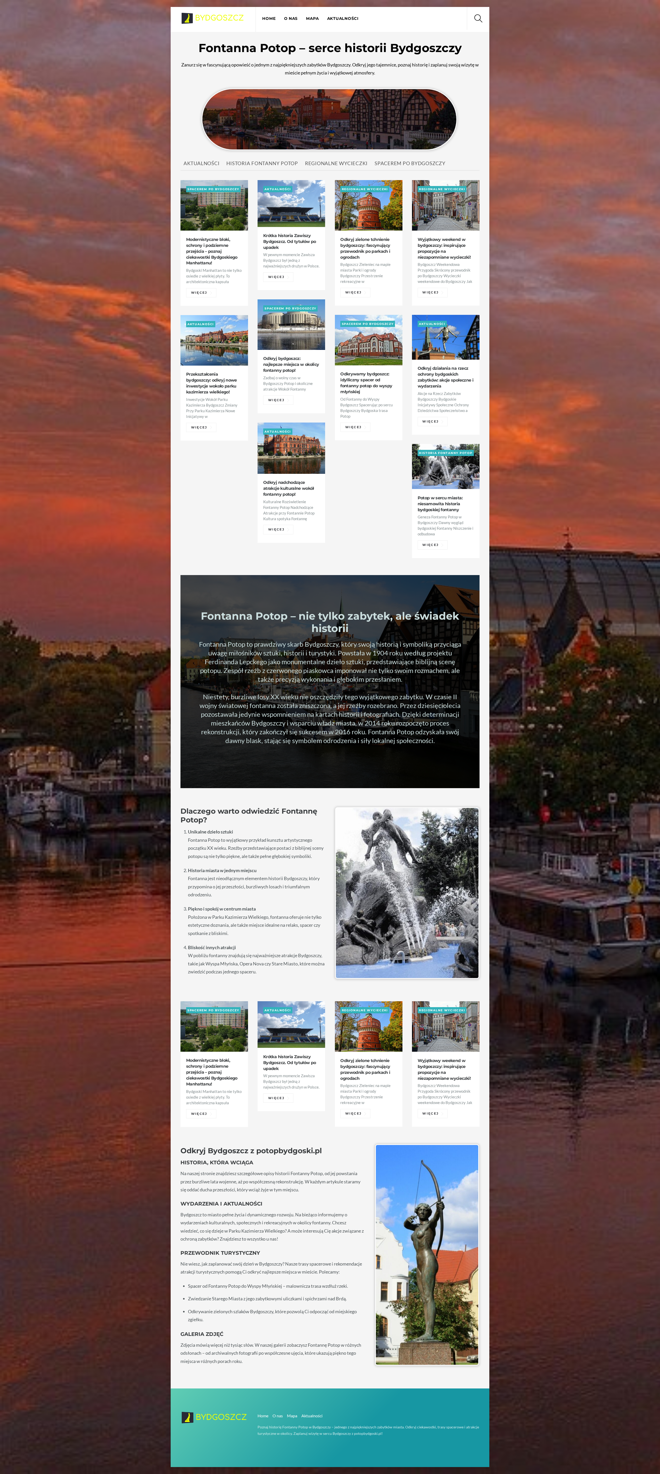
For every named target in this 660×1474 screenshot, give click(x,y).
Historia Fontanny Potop (262, 163)
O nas (291, 18)
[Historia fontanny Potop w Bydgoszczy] (212, 20)
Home (269, 18)
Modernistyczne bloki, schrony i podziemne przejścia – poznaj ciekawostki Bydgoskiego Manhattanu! (211, 251)
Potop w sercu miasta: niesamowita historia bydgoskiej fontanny (440, 503)
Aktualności (343, 18)
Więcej (199, 292)
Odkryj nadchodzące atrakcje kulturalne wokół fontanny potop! (288, 488)
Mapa (312, 18)
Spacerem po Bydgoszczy (410, 163)
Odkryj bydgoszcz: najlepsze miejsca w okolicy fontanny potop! (291, 364)
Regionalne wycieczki (336, 163)
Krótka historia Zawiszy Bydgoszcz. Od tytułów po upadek (289, 241)
